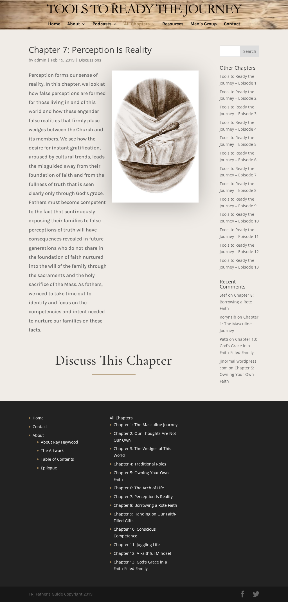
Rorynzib (228, 317)
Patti (224, 339)
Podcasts (102, 24)
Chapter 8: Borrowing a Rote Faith (237, 301)
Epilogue (49, 468)
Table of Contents (57, 459)
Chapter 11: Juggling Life (137, 544)
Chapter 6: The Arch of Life (139, 487)
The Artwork (52, 450)
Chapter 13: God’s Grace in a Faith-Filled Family (238, 346)
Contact (232, 24)
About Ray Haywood (59, 442)
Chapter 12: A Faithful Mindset (142, 553)
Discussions (90, 60)
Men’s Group (203, 24)
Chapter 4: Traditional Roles (140, 464)
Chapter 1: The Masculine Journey (239, 323)
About (73, 24)
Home (54, 24)
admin (40, 60)
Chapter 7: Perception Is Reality (143, 496)
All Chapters (137, 24)
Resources (172, 24)
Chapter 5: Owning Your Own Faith (237, 374)
